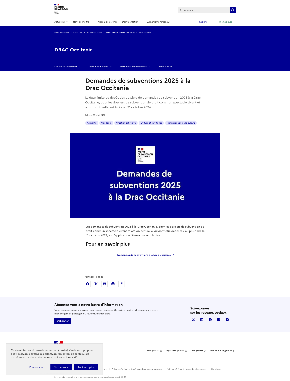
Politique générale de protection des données (186, 369)
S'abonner (63, 321)
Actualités (59, 21)
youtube (227, 320)
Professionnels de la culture (181, 122)
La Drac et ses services (65, 66)
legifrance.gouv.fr (175, 350)
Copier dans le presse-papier (121, 284)
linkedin (202, 320)
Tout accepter (86, 367)
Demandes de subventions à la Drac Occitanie (144, 255)
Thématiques (225, 21)
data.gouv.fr (153, 350)
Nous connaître (81, 21)
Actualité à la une (94, 32)
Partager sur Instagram (113, 284)
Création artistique (126, 122)
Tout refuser (61, 367)
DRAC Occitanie (61, 32)
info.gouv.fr (197, 350)
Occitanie (106, 122)
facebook (210, 320)
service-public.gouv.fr (221, 350)
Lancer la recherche (233, 10)
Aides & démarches (107, 21)
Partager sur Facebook (88, 284)
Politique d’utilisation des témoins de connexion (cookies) (137, 369)
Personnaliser (36, 367)
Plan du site (216, 369)
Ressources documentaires (133, 66)
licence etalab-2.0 (115, 377)
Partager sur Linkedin (105, 284)
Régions (203, 21)
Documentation (130, 21)
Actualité (91, 122)
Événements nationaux (158, 21)
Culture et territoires (151, 122)
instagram (219, 320)
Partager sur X (96, 284)
